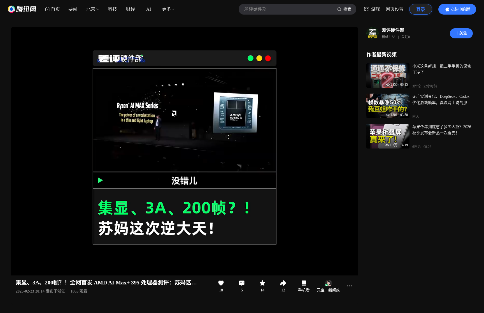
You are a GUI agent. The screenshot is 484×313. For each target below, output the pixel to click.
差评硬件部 (393, 30)
